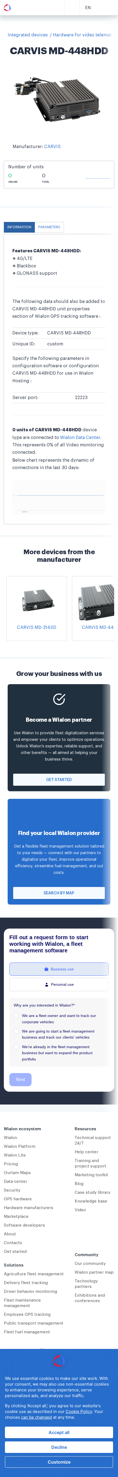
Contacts (13, 1243)
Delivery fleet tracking (26, 1283)
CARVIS (52, 146)
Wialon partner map (94, 1272)
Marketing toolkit (91, 1175)
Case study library (92, 1192)
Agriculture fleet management (34, 1274)
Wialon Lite (15, 1155)
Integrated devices (28, 35)
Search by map (59, 893)
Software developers (24, 1225)
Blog (79, 1184)
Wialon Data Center (80, 437)
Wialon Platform (19, 1146)
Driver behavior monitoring (30, 1292)
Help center (86, 1152)
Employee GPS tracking (27, 1315)
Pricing (11, 1164)
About (10, 1234)
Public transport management (33, 1323)
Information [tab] (19, 227)
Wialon (10, 1138)
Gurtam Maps (17, 1173)
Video (80, 1210)
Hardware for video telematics (85, 35)
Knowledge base (91, 1201)
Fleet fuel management (27, 1332)
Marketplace (16, 1217)
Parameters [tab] (49, 227)
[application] (59, 1413)
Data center (15, 1182)
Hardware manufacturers (28, 1208)
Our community (90, 1264)
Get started (59, 780)
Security (12, 1190)
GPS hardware (18, 1199)
